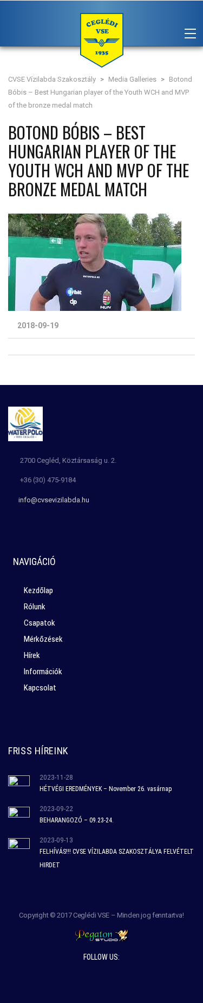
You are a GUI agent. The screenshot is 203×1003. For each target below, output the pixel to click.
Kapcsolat (40, 688)
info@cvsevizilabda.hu (53, 500)
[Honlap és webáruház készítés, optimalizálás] (102, 935)
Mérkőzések (43, 639)
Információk (43, 671)
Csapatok (39, 623)
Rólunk (34, 607)
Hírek (32, 655)
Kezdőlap (38, 590)
